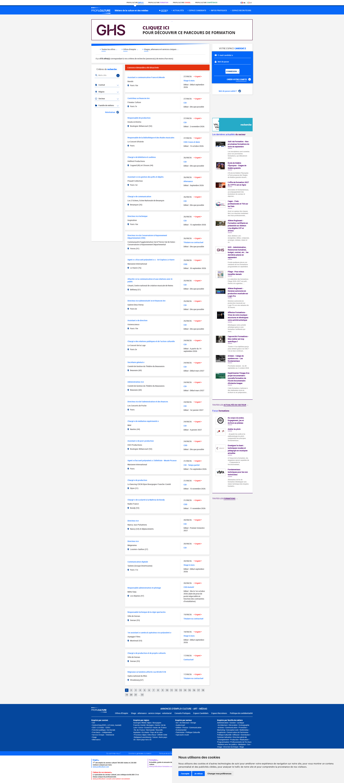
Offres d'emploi (130, 49)
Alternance (96, 739)
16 (194, 690)
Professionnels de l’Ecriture (240, 742)
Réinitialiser (110, 112)
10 (167, 690)
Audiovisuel (180, 725)
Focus (220, 410)
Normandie (150, 730)
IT (251, 3)
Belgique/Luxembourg (142, 737)
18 (203, 690)
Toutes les (229, 405)
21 (136, 694)
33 (142, 694)
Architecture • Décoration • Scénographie (233, 725)
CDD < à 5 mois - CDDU (101, 727)
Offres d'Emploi (121, 713)
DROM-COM (162, 735)
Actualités (178, 10)
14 (185, 690)
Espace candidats (197, 10)
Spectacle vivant (182, 735)
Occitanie (145, 732)
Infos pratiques (219, 10)
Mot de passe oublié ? (228, 91)
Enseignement (223, 739)
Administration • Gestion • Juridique (230, 722)
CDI (93, 722)
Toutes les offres (108, 49)
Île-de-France (139, 730)
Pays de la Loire (156, 732)
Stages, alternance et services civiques (160, 49)
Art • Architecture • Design (186, 722)
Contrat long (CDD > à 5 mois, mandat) (106, 725)
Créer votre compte (237, 79)
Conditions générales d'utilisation (139, 753)
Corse (140, 727)
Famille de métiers (106, 105)
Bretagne (150, 725)
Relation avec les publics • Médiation (232, 744)
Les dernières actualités (229, 134)
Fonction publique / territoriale (103, 730)
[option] (232, 453)
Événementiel (181, 730)
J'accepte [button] (185, 773)
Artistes (221, 727)
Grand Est (148, 727)
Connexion (231, 71)
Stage (94, 737)
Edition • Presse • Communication (188, 727)
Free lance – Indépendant (102, 732)
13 (180, 690)
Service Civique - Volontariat (103, 735)
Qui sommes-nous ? (113, 753)
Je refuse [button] (198, 773)
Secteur (101, 98)
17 (198, 690)
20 (131, 694)
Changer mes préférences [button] (219, 773)
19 (127, 694)
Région (101, 91)
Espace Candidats (200, 713)
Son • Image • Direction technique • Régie (234, 745)
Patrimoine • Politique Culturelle (188, 732)
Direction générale (240, 737)
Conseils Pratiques (182, 713)
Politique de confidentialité (241, 713)
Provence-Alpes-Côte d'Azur (145, 735)
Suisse (155, 737)
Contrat (101, 85)
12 (176, 690)
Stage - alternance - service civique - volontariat (151, 713)
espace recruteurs (241, 10)
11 (172, 690)
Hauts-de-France (159, 727)
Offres (164, 10)
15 (189, 690)
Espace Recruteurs (219, 713)
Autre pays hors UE (144, 739)
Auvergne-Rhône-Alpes (142, 722)
